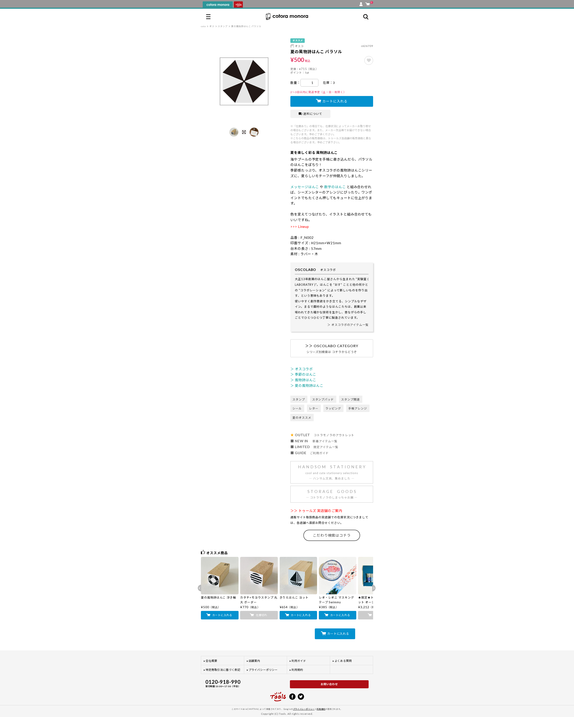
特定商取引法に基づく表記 (223, 669)
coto (203, 26)
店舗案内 (254, 661)
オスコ (299, 46)
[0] (367, 3)
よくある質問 (343, 661)
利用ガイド (298, 661)
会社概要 (211, 661)
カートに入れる (334, 101)
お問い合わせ (329, 684)
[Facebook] (292, 696)
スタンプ (223, 26)
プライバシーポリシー (263, 669)
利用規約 (297, 669)
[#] (368, 60)
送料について (312, 114)
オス (211, 26)
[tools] (278, 695)
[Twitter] (301, 696)
